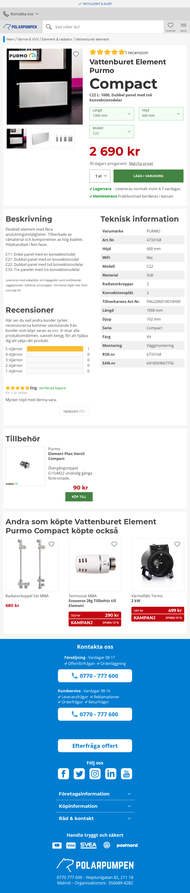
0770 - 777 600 (99, 675)
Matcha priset (141, 163)
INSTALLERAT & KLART (97, 4)
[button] (44, 86)
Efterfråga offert (95, 745)
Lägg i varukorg (148, 176)
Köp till (79, 496)
